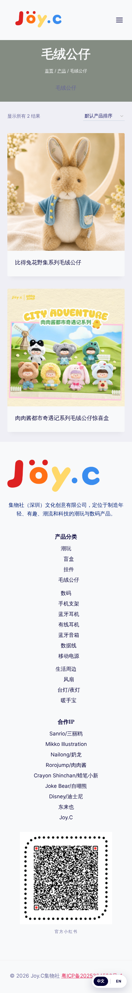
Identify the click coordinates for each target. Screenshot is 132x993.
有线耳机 (68, 624)
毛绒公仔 (68, 580)
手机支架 (68, 603)
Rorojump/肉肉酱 (66, 765)
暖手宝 (68, 700)
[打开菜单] (122, 20)
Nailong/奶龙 (66, 754)
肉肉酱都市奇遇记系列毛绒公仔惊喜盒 (62, 417)
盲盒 (69, 559)
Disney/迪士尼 (66, 796)
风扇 (69, 679)
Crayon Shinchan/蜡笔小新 (66, 775)
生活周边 (66, 669)
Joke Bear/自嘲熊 (66, 786)
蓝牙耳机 (68, 614)
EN (118, 981)
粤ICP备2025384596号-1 (91, 976)
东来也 (66, 807)
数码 (66, 593)
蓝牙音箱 (68, 635)
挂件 (69, 569)
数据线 (68, 645)
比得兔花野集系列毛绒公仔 (48, 262)
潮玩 (66, 548)
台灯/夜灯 (68, 690)
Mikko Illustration (66, 744)
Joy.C (66, 817)
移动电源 (68, 656)
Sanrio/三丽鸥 (66, 734)
